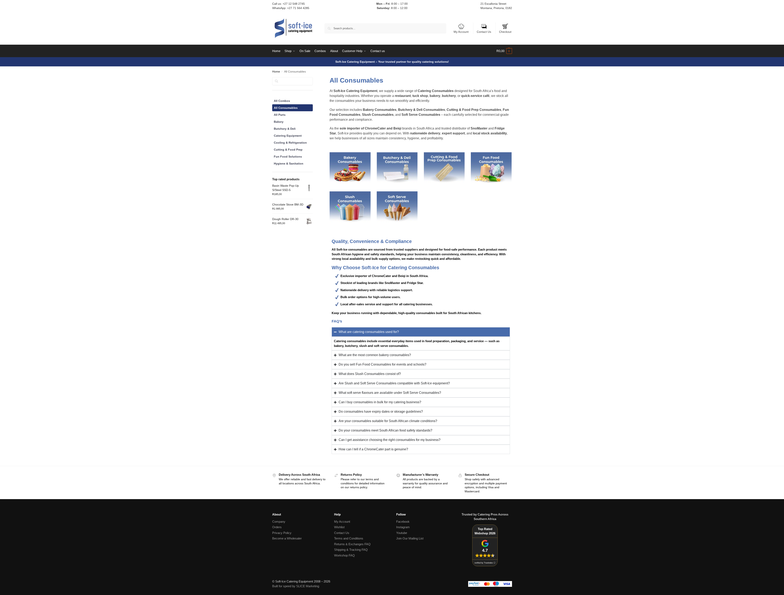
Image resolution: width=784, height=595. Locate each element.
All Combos (282, 100)
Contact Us (484, 31)
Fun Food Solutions (288, 156)
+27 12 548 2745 (294, 3)
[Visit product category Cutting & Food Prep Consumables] (444, 167)
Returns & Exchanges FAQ (352, 544)
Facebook (403, 521)
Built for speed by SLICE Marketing (295, 586)
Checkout (505, 31)
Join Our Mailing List (409, 538)
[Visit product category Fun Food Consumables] (491, 167)
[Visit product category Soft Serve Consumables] (397, 206)
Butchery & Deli (285, 128)
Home (276, 71)
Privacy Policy (281, 533)
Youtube (401, 533)
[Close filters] (314, 79)
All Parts (280, 114)
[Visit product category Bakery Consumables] (350, 167)
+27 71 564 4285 (298, 8)
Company (278, 521)
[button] (504, 51)
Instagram (403, 527)
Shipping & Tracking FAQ (351, 549)
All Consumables (286, 107)
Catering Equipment (288, 135)
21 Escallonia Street (493, 3)
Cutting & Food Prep (288, 149)
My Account (461, 31)
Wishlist (339, 527)
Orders (277, 527)
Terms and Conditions (348, 538)
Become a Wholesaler (287, 538)
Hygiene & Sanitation (288, 163)
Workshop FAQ (344, 555)
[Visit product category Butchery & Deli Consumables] (397, 167)
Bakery (278, 121)
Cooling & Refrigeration (290, 142)
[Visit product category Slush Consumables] (350, 206)
